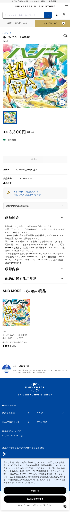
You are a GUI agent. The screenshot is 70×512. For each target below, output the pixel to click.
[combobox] (27, 14)
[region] (17, 23)
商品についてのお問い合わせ (27, 194)
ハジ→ (6, 33)
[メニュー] (66, 6)
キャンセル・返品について (26, 191)
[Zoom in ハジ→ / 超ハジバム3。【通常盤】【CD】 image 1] (62, 102)
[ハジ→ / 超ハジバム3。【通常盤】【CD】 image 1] (35, 76)
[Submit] (48, 15)
